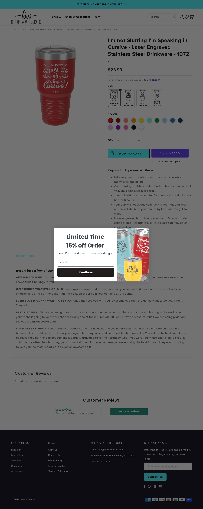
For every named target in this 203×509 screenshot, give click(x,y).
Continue (86, 272)
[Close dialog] (145, 232)
